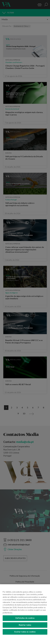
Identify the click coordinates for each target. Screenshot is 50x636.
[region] (25, 610)
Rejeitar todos (25, 625)
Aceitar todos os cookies (25, 632)
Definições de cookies (25, 618)
